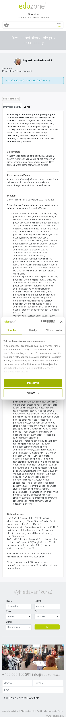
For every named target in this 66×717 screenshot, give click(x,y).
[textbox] (47, 606)
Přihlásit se (33, 14)
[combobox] (47, 606)
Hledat (9, 601)
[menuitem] (24, 17)
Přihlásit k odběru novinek (21, 698)
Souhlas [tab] (11, 330)
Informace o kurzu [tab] (12, 107)
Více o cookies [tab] (54, 330)
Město (9, 611)
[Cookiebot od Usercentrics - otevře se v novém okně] (41, 322)
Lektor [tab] (27, 107)
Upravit (31, 392)
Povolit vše (33, 382)
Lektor (9, 622)
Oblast (38, 601)
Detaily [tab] (33, 330)
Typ (36, 611)
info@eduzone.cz (46, 674)
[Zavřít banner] (61, 321)
